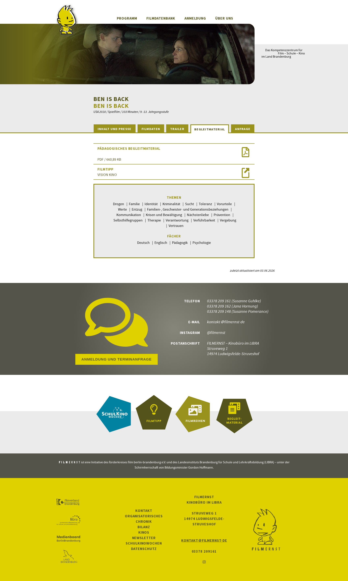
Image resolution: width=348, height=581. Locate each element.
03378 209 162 (219, 306)
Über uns (224, 18)
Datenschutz (144, 548)
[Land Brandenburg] (68, 557)
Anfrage (242, 129)
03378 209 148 (219, 311)
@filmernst (216, 332)
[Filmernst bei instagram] (204, 562)
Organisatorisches (144, 516)
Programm (127, 18)
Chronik (144, 521)
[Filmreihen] (194, 414)
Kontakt (143, 510)
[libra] (68, 520)
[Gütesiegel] (154, 414)
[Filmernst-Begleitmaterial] (234, 414)
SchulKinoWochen (144, 543)
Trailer (177, 129)
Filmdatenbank (160, 18)
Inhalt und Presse (115, 129)
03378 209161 (204, 551)
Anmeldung (195, 18)
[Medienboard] (68, 539)
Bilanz (144, 527)
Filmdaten (151, 129)
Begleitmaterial (209, 129)
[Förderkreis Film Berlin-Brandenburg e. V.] (68, 502)
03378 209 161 (219, 300)
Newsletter (144, 537)
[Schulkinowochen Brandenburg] (113, 414)
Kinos (143, 532)
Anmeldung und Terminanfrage (116, 359)
